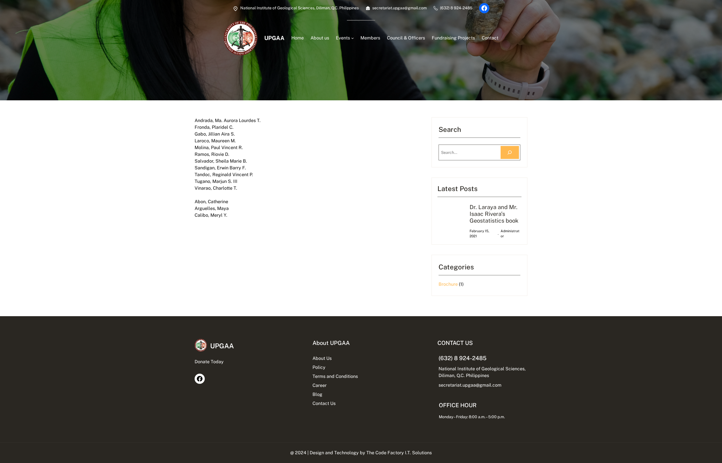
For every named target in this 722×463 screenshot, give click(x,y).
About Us (322, 358)
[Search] (510, 152)
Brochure (448, 284)
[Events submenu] (352, 38)
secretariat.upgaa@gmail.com (470, 385)
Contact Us (324, 403)
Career (319, 385)
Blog (317, 394)
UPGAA (274, 38)
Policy (318, 367)
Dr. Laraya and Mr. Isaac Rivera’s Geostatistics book (494, 214)
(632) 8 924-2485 (463, 358)
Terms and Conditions (335, 376)
